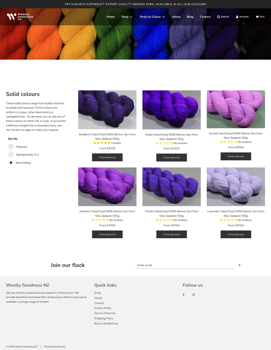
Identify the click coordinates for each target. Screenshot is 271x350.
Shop (97, 293)
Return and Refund (106, 323)
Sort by (13, 139)
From (107, 148)
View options (107, 157)
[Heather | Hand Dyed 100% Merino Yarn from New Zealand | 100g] (107, 186)
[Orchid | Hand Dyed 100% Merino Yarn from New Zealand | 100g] (236, 109)
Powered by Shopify (55, 346)
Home (111, 17)
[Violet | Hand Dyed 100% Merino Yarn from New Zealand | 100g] (171, 109)
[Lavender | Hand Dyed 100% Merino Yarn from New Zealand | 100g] (236, 186)
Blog (190, 17)
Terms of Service (104, 313)
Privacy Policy (102, 308)
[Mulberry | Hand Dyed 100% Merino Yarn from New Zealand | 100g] (107, 109)
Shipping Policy (103, 318)
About (176, 17)
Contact (205, 17)
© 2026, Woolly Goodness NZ (21, 346)
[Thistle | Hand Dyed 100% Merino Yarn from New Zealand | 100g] (171, 186)
